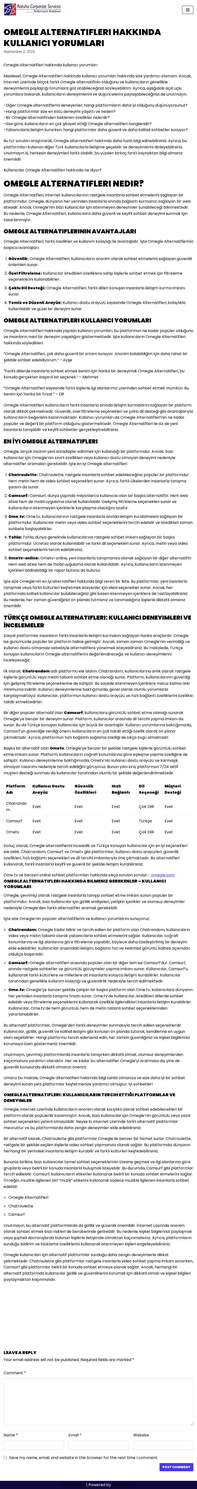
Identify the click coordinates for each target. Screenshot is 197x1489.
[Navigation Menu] (187, 10)
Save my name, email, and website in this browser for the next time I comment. (83, 1457)
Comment (15, 1373)
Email (74, 1435)
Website (141, 1435)
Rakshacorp (73, 1485)
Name (11, 1435)
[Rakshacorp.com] (33, 9)
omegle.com (163, 875)
